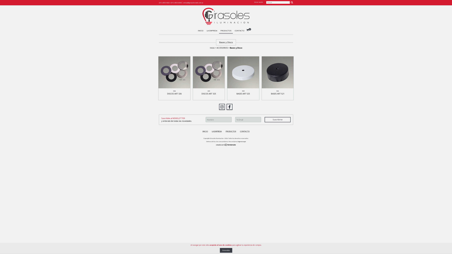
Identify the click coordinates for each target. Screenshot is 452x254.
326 (174, 91)
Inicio (212, 48)
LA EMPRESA (212, 30)
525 (243, 91)
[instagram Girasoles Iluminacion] (222, 107)
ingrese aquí (242, 141)
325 (209, 91)
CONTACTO (239, 30)
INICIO (200, 30)
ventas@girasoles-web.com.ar (193, 3)
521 (277, 91)
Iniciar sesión (258, 2)
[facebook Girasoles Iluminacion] (229, 107)
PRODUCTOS (225, 30)
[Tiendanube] (226, 145)
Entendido (226, 250)
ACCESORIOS (222, 48)
